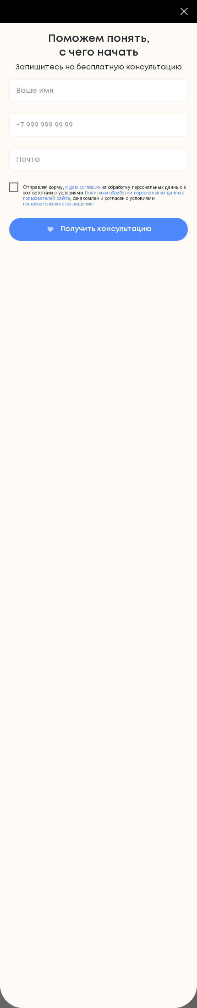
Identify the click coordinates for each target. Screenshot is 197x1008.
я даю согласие (83, 187)
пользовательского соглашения (58, 203)
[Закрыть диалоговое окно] (184, 11)
